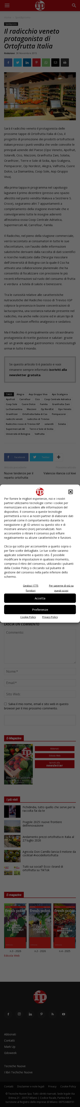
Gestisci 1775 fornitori (30, 588)
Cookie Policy (28, 617)
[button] (71, 492)
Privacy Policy (50, 617)
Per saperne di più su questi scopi (61, 588)
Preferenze (40, 609)
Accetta (40, 598)
